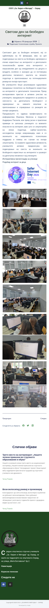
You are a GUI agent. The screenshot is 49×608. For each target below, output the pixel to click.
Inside (28, 605)
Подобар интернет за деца (14, 162)
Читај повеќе (7, 479)
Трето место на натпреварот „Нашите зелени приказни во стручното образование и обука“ (22, 457)
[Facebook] (21, 3)
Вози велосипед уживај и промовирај (22, 489)
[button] (24, 25)
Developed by (23, 605)
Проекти (38, 44)
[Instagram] (27, 3)
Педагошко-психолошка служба (22, 44)
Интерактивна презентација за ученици (19, 159)
